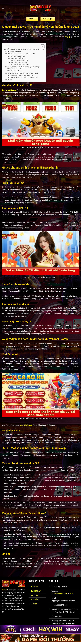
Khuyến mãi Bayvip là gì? (14, 51)
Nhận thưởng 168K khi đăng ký (19, 64)
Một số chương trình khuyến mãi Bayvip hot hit (21, 54)
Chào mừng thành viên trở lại (19, 62)
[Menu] (3, 8)
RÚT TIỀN (34, 595)
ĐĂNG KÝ (34, 587)
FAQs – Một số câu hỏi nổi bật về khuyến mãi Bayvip (22, 73)
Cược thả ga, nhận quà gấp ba (19, 60)
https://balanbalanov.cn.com (62, 594)
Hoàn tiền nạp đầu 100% (18, 56)
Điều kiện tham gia (16, 69)
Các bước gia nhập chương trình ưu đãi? (22, 75)
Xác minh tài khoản (16, 71)
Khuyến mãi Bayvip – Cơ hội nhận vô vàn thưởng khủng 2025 (24, 49)
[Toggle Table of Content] (41, 46)
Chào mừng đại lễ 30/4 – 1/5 (19, 58)
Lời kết (9, 80)
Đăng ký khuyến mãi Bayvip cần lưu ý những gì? (24, 77)
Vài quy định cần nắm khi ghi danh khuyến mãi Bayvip (23, 67)
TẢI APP (34, 604)
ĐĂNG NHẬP (36, 591)
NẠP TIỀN (34, 600)
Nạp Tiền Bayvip (26, 425)
